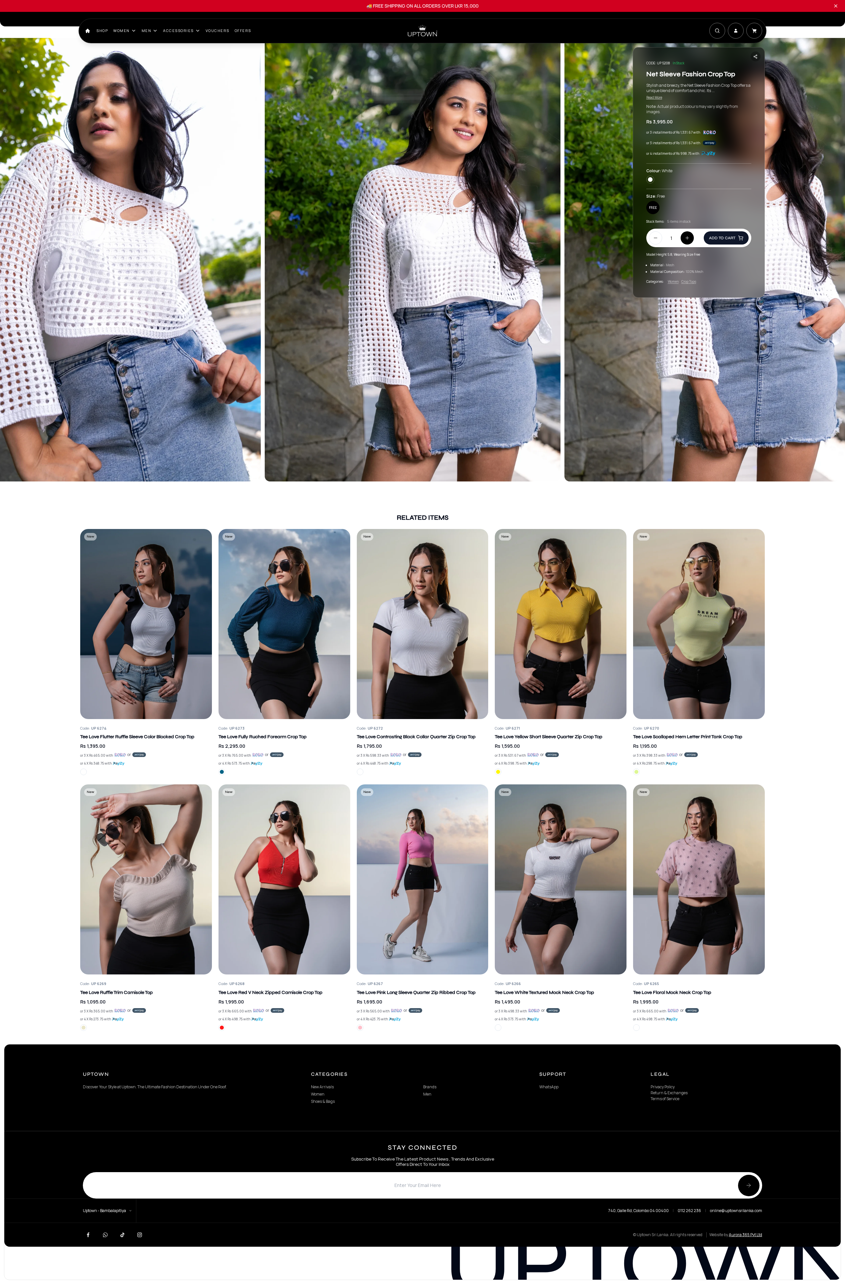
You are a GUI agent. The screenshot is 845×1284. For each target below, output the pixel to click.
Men (147, 30)
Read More (654, 97)
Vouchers (217, 30)
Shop (102, 30)
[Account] (736, 31)
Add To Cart (722, 238)
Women (121, 30)
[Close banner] (836, 6)
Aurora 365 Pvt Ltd (745, 1234)
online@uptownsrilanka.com (736, 1210)
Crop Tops (688, 281)
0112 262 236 (689, 1210)
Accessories (178, 30)
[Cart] (754, 31)
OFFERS (243, 30)
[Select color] (83, 772)
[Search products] (717, 31)
